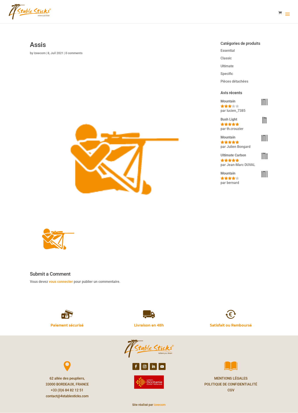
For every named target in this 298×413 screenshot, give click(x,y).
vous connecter (61, 282)
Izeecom (40, 53)
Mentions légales (231, 378)
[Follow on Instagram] (144, 366)
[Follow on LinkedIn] (153, 366)
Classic (226, 58)
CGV (231, 390)
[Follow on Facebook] (135, 366)
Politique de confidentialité (230, 384)
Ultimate (227, 66)
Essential (228, 50)
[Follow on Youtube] (162, 366)
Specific (227, 74)
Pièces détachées (234, 81)
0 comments (73, 53)
